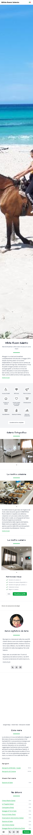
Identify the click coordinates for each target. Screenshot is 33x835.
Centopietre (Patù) (8, 807)
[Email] (17, 832)
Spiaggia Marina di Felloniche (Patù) (13, 828)
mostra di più (6, 377)
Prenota (26, 832)
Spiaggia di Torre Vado (9, 811)
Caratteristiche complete (17, 422)
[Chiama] (10, 832)
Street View (15, 724)
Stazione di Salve (7, 783)
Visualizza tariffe (19, 594)
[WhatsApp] (13, 832)
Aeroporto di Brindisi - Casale (11, 768)
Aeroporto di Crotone (9, 771)
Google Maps (6, 724)
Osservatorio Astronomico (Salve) (13, 818)
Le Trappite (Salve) (8, 804)
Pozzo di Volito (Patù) (9, 814)
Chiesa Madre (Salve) (8, 801)
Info (9, 594)
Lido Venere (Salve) (8, 825)
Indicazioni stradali (24, 724)
